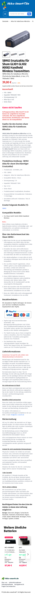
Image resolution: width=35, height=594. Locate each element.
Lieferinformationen (15, 582)
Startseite (5, 21)
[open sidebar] (5, 14)
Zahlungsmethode (7, 584)
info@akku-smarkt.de (17, 415)
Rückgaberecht (19, 584)
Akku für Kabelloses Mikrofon (20, 21)
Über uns (4, 582)
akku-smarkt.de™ (11, 592)
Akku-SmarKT (23, 137)
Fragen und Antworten (8, 586)
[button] (16, 3)
